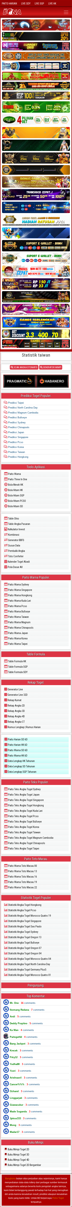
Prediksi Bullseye (17, 417)
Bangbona (10, 1178)
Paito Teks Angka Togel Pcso (23, 816)
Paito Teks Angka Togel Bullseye (25, 821)
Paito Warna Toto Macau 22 (22, 887)
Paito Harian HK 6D (17, 744)
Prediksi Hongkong (17, 457)
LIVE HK (52, 3)
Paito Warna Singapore (20, 589)
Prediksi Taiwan (16, 452)
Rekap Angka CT (16, 721)
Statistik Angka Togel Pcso (22, 910)
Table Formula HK (17, 661)
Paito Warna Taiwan (18, 616)
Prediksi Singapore (17, 437)
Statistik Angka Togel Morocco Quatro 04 (29, 958)
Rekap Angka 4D (16, 716)
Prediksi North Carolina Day (22, 407)
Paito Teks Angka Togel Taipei (23, 848)
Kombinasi (13, 534)
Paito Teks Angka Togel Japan (24, 794)
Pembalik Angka (16, 550)
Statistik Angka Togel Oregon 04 (24, 953)
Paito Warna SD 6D (17, 750)
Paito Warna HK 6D (17, 755)
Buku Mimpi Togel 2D (18, 1149)
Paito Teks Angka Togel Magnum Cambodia (30, 837)
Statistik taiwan (36, 355)
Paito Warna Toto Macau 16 (22, 876)
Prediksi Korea (15, 447)
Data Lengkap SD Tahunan (21, 766)
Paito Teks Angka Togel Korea (23, 826)
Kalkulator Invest (16, 529)
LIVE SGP (39, 3)
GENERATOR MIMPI (51, 367)
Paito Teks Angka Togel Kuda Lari (25, 810)
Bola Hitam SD (15, 506)
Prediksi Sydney (16, 422)
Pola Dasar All (15, 567)
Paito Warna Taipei (18, 643)
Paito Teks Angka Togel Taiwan (24, 832)
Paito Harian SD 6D (17, 739)
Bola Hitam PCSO (17, 500)
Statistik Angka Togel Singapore (24, 921)
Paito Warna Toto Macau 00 (22, 865)
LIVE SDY (25, 3)
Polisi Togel (58, 1198)
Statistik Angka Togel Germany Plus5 (27, 969)
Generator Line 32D (17, 694)
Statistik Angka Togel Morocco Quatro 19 (29, 915)
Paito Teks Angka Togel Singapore (26, 800)
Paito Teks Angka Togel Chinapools (26, 843)
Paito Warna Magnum (19, 622)
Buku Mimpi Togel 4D (18, 1159)
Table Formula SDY (18, 672)
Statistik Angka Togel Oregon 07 (24, 948)
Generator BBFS (16, 540)
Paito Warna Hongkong (20, 595)
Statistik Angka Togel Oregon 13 (24, 937)
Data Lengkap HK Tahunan (21, 760)
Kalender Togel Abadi (18, 561)
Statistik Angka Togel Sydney (23, 931)
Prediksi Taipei (15, 402)
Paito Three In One (17, 479)
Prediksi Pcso (15, 442)
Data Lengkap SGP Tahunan (21, 771)
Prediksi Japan (15, 432)
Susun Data (14, 545)
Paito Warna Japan (18, 633)
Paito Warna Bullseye (19, 611)
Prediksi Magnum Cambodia (22, 412)
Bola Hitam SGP (16, 495)
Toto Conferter (15, 556)
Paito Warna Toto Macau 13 (22, 871)
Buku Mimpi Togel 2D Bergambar (24, 1164)
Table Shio (13, 518)
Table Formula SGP (18, 666)
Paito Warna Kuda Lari (19, 600)
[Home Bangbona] (18, 12)
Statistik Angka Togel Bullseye (23, 942)
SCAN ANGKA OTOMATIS (25, 367)
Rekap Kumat (14, 700)
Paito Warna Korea (18, 638)
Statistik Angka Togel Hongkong (24, 904)
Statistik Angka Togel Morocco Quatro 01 (29, 974)
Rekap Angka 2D (16, 705)
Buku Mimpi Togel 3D (18, 1154)
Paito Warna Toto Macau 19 (22, 882)
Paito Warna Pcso (17, 606)
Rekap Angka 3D (16, 710)
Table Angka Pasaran (19, 523)
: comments (22, 1003)
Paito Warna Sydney (18, 584)
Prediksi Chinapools (18, 427)
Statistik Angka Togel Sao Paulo (25, 926)
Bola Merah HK (15, 484)
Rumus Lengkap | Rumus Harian (24, 727)
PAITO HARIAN (9, 3)
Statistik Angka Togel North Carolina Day (29, 964)
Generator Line (15, 689)
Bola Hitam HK (15, 490)
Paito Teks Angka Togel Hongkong (26, 805)
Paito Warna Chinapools (20, 627)
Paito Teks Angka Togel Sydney (24, 789)
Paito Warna (14, 473)
